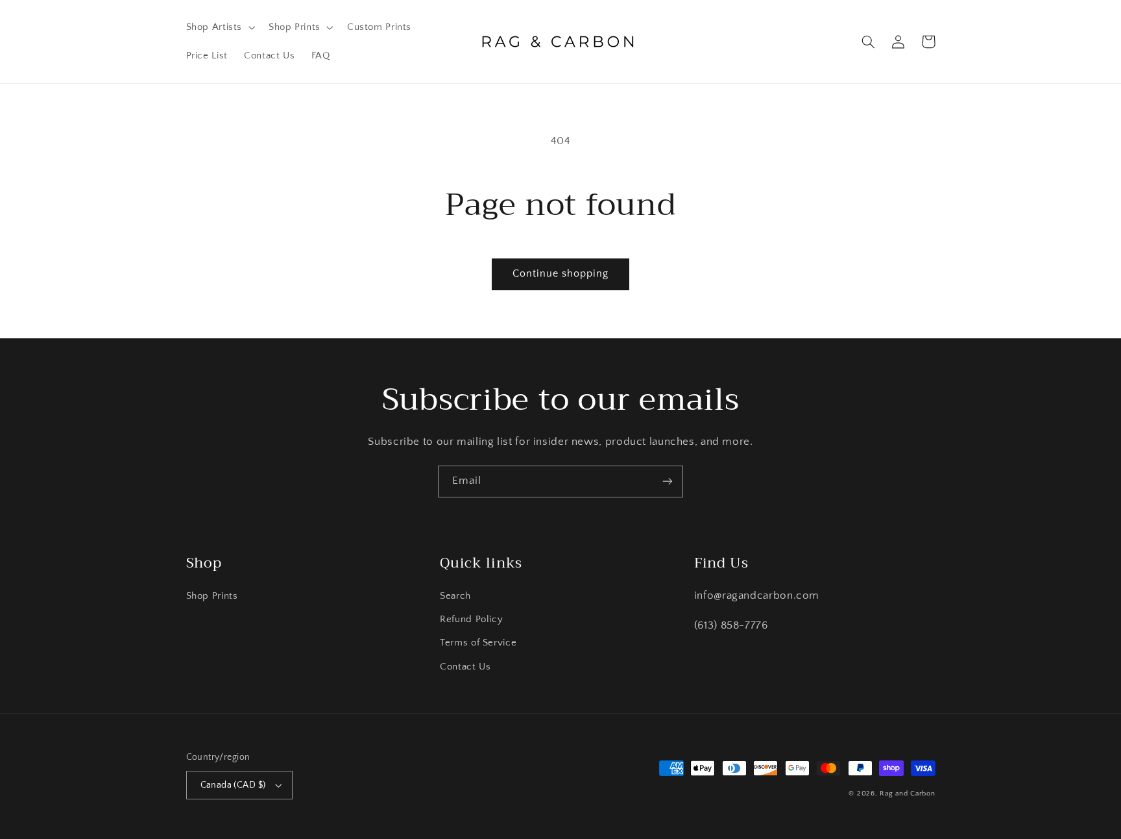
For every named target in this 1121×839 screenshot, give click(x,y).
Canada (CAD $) (233, 785)
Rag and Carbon (907, 793)
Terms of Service (478, 643)
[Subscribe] (667, 481)
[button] (219, 27)
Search (455, 596)
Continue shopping (560, 273)
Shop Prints (212, 596)
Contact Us (465, 667)
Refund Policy (471, 619)
